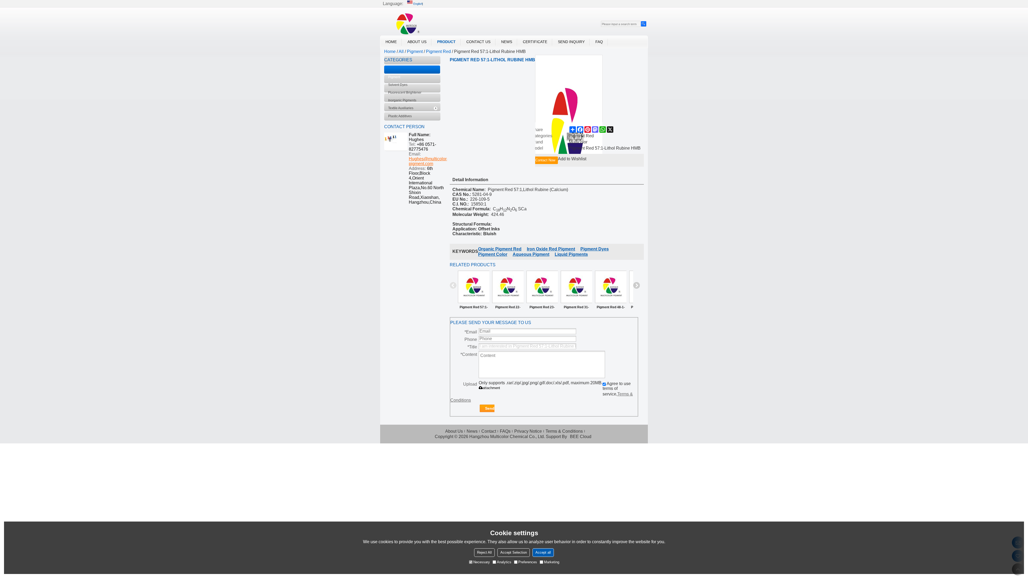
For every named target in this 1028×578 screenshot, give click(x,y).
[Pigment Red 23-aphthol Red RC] (542, 287)
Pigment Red (438, 51)
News (506, 42)
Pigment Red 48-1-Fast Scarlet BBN (611, 308)
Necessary (481, 562)
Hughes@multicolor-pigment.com (428, 161)
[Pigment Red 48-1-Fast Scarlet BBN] (610, 287)
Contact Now (545, 160)
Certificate (535, 42)
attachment (491, 388)
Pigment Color (492, 254)
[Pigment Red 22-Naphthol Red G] (508, 287)
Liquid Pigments (571, 254)
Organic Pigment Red (499, 249)
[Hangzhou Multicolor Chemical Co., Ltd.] (406, 24)
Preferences (527, 562)
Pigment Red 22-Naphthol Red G (507, 308)
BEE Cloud (580, 436)
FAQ (599, 42)
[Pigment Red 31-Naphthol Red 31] (576, 287)
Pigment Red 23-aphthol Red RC (542, 308)
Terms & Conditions (564, 431)
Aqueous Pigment (531, 254)
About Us (416, 42)
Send (489, 408)
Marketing (551, 562)
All (401, 51)
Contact (488, 431)
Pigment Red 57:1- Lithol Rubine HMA (474, 308)
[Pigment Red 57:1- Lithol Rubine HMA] (473, 287)
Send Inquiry (571, 42)
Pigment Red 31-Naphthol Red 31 (576, 308)
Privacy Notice (528, 431)
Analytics (504, 562)
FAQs (505, 431)
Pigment (415, 51)
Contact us (478, 42)
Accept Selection (513, 552)
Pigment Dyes (594, 249)
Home (391, 42)
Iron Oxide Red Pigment (551, 249)
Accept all (543, 552)
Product (446, 42)
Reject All (484, 552)
